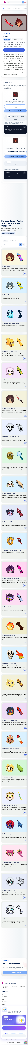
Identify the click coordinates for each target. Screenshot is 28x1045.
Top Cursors (4, 1001)
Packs (3, 999)
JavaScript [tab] (15, 116)
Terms (13, 1042)
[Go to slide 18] (19, 1033)
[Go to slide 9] (11, 1033)
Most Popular (13, 240)
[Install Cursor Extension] (23, 2)
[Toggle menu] (2, 2)
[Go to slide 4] (7, 1033)
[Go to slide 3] (6, 1033)
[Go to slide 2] (5, 1033)
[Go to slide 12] (14, 1033)
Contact (19, 1042)
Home (3, 994)
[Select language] (26, 2)
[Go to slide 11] (13, 1033)
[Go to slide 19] (20, 1033)
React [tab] (22, 116)
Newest (5, 240)
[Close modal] (24, 515)
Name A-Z (20, 240)
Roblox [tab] (15, 119)
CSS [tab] (9, 116)
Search (3, 1004)
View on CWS (13, 1031)
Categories (4, 996)
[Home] (3, 8)
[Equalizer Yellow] (14, 1020)
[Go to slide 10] (12, 1033)
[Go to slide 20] (21, 1033)
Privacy (9, 1042)
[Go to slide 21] (22, 1033)
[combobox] (14, 2)
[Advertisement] (14, 200)
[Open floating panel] (25, 1042)
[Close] (25, 1008)
